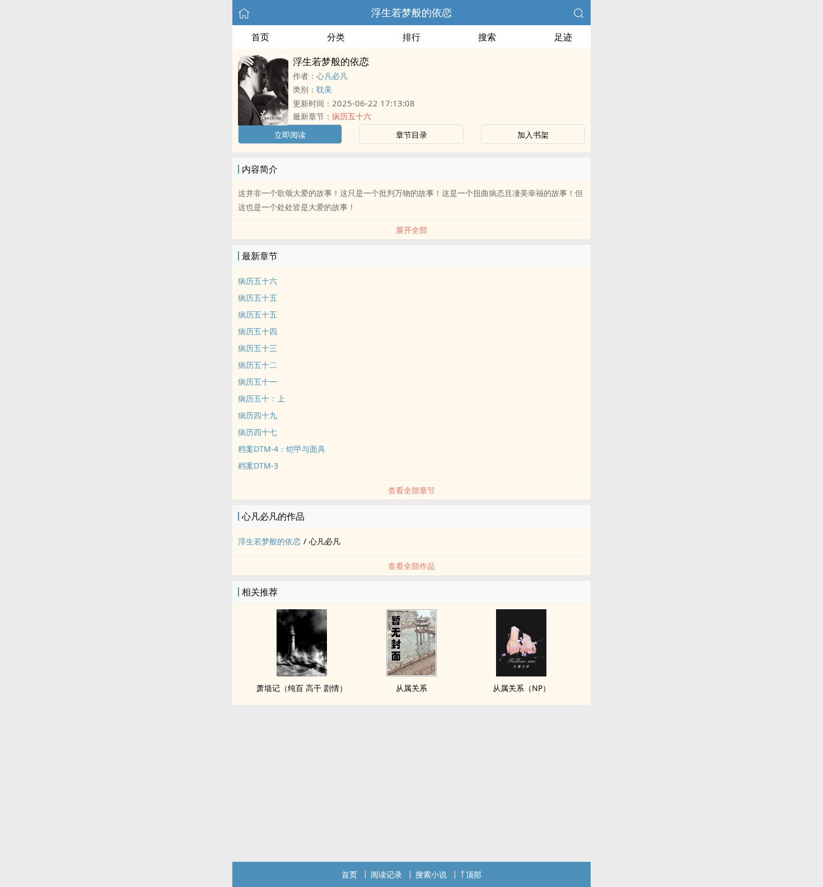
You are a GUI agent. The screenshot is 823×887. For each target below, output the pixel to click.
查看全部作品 (411, 566)
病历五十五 (257, 297)
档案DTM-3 (258, 465)
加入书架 (533, 134)
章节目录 (411, 134)
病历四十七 (257, 432)
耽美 (324, 89)
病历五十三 (257, 348)
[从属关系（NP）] (521, 673)
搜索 (487, 37)
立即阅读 (290, 134)
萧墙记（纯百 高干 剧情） (301, 688)
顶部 (473, 874)
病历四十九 (257, 415)
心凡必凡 (332, 76)
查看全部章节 (411, 490)
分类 (336, 37)
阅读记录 (386, 874)
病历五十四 (257, 331)
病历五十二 (257, 365)
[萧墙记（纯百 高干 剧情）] (302, 673)
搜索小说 (431, 874)
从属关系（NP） (521, 688)
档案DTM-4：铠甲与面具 (281, 449)
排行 (411, 37)
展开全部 (411, 230)
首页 (260, 37)
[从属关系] (411, 673)
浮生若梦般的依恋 (411, 12)
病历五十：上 (261, 398)
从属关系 (411, 688)
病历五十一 (257, 381)
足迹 (563, 37)
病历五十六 (351, 116)
